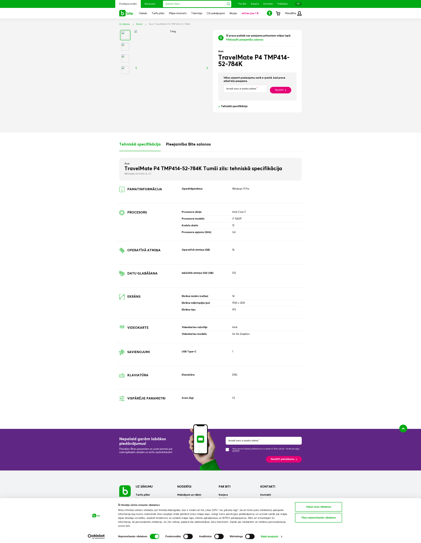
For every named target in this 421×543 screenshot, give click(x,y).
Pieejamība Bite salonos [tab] (188, 144)
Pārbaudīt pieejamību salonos (244, 39)
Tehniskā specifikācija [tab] (140, 144)
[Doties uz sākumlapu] (125, 491)
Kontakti (268, 4)
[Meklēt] (228, 4)
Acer (221, 51)
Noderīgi (184, 486)
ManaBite (291, 13)
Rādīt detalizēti (269, 536)
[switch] (188, 536)
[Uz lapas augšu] (403, 428)
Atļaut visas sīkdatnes (318, 506)
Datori (139, 24)
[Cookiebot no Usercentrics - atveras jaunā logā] (96, 536)
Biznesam (150, 4)
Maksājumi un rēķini (189, 495)
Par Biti (242, 4)
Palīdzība (282, 4)
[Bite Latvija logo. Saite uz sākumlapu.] (126, 13)
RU (298, 4)
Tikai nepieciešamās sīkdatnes (318, 517)
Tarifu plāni (143, 495)
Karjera (255, 4)
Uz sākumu (124, 24)
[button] (270, 13)
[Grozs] (278, 13)
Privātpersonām (128, 4)
